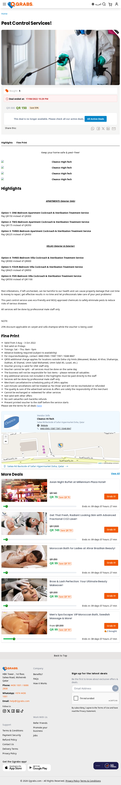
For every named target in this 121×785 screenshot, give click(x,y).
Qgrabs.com (35, 780)
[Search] (104, 4)
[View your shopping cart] (110, 4)
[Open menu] (4, 4)
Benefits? (38, 674)
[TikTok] (22, 711)
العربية (98, 4)
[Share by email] (114, 128)
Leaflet (100, 463)
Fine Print (21, 142)
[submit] (115, 688)
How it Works (40, 683)
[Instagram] (4, 711)
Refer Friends (40, 722)
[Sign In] (116, 4)
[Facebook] (13, 711)
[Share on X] (103, 128)
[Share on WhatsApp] (92, 128)
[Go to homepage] (21, 4)
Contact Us (8, 744)
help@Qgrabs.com (19, 700)
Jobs (35, 735)
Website (44, 425)
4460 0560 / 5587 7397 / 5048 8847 (55, 428)
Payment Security (12, 735)
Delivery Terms (10, 748)
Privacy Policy (10, 753)
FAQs (36, 678)
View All (115, 473)
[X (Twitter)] (8, 711)
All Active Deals (95, 118)
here (39, 405)
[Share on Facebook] (98, 128)
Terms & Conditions (13, 730)
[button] (60, 445)
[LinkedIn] (18, 711)
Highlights (7, 142)
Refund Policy (10, 739)
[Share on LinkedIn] (108, 128)
